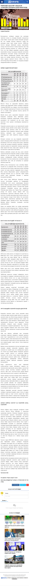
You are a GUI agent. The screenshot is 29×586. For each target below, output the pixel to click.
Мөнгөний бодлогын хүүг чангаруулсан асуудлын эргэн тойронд (13, 552)
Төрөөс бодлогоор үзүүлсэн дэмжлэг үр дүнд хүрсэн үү (14, 526)
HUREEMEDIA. (14, 579)
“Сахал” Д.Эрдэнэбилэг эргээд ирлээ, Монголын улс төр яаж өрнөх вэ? (13, 539)
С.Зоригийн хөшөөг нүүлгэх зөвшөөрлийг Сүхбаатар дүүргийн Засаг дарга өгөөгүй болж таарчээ (13, 566)
